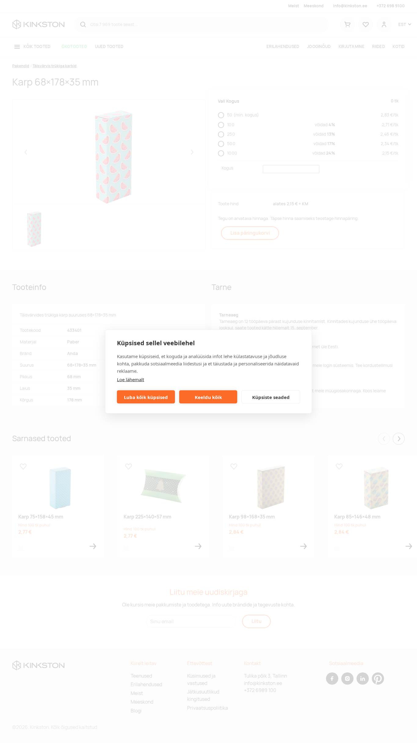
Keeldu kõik (208, 397)
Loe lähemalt (130, 379)
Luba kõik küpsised (146, 397)
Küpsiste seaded (271, 397)
